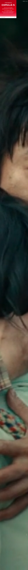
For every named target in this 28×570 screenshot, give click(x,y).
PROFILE (24, 1)
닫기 (14, 17)
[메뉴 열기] (26, 1)
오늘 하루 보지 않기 (3, 17)
